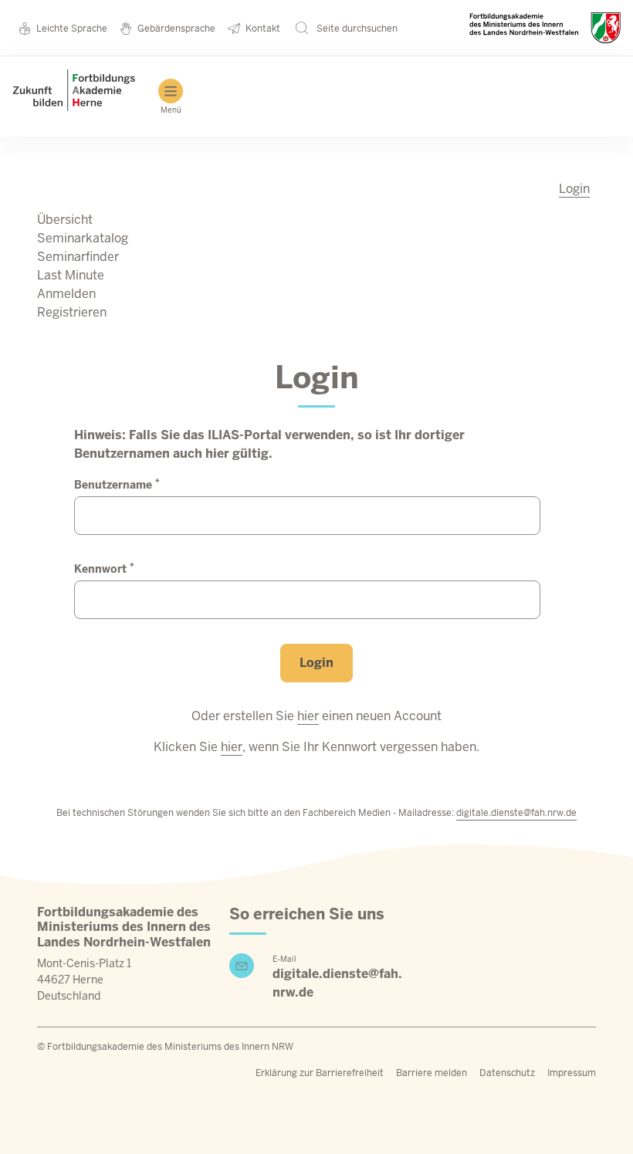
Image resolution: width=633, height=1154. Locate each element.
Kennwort (104, 568)
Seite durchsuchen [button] (356, 28)
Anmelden (66, 294)
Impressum (571, 1073)
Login (574, 189)
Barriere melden (431, 1073)
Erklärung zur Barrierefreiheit (320, 1073)
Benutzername (117, 484)
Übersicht (65, 220)
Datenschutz (507, 1073)
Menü (171, 110)
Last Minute (70, 275)
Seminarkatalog (82, 238)
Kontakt (262, 28)
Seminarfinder (78, 257)
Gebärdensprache (176, 28)
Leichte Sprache (71, 28)
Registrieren (72, 312)
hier (308, 716)
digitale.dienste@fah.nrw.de (516, 813)
